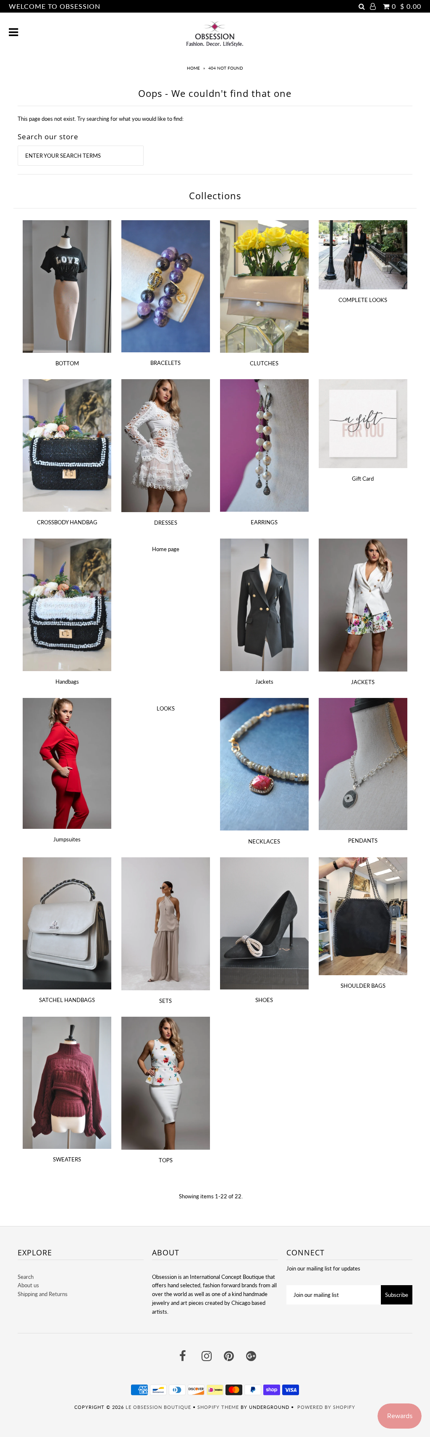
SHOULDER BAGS (363, 985)
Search (26, 1276)
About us (28, 1285)
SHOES (264, 1000)
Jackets (264, 681)
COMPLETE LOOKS (362, 300)
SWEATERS (67, 1159)
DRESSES (165, 522)
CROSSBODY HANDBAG (67, 522)
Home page (165, 549)
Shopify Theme (218, 1407)
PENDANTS (363, 840)
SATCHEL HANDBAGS (67, 1000)
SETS (165, 1000)
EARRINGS (264, 522)
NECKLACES (264, 841)
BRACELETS (165, 362)
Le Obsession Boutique (158, 1407)
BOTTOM (67, 363)
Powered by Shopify (326, 1407)
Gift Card (363, 478)
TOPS (166, 1160)
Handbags (67, 681)
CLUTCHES (264, 363)
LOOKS (166, 708)
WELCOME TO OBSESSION (54, 6)
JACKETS (363, 682)
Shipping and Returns (43, 1294)
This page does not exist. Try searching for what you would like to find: (101, 118)
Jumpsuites (67, 839)
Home (193, 67)
